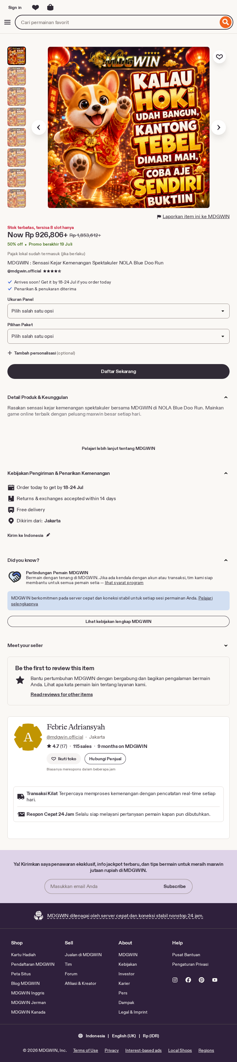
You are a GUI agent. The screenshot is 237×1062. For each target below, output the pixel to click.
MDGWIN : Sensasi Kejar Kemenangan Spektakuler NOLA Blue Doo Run (85, 263)
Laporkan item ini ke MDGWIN (196, 216)
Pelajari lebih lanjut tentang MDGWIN (118, 448)
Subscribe (175, 886)
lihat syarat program (124, 582)
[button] (105, 758)
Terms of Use (85, 1050)
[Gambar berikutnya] (218, 127)
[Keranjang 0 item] (50, 7)
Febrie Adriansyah (76, 726)
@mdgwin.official (24, 270)
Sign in (15, 7)
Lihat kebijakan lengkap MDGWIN (118, 621)
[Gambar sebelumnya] (38, 127)
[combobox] (116, 22)
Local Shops (180, 1050)
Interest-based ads (143, 1050)
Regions (206, 1050)
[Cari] (225, 22)
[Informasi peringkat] (49, 746)
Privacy (112, 1050)
